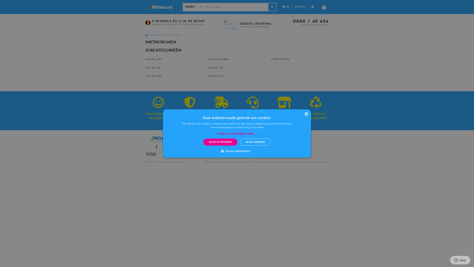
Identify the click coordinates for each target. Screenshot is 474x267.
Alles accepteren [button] (220, 142)
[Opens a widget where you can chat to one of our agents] (460, 260)
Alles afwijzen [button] (255, 142)
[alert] (237, 133)
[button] (237, 133)
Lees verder (257, 127)
